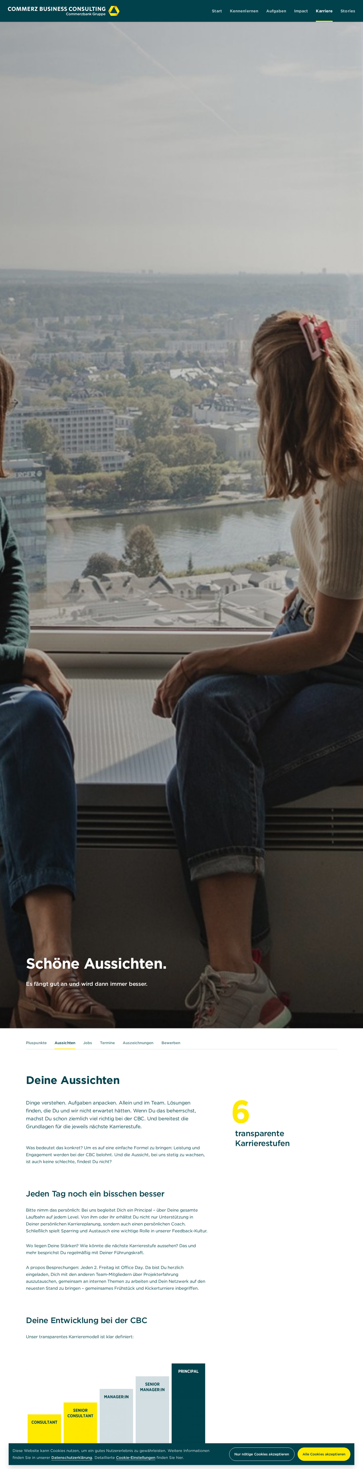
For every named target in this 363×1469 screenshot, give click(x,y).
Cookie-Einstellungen (135, 1457)
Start (217, 10)
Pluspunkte (36, 1042)
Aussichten (65, 1042)
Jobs (87, 1042)
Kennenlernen (244, 10)
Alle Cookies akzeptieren (323, 1454)
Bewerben (171, 1042)
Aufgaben (276, 10)
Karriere (324, 10)
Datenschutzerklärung (71, 1457)
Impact (301, 10)
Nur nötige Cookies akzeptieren (261, 1454)
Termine (107, 1042)
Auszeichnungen (138, 1042)
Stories (348, 10)
